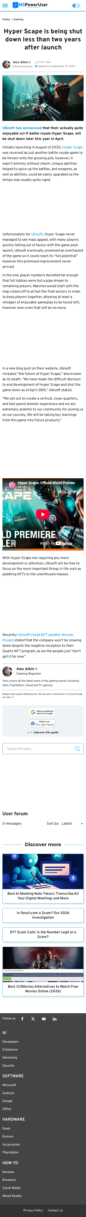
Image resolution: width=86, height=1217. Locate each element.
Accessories (11, 1145)
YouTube (44, 1019)
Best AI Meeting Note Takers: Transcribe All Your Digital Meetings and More (43, 896)
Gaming (18, 19)
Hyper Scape (72, 147)
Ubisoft (37, 234)
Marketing (9, 1058)
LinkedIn (54, 1019)
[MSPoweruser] (30, 5)
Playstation (10, 1153)
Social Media (11, 1188)
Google (7, 1101)
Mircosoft (9, 1085)
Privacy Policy (33, 1211)
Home (6, 19)
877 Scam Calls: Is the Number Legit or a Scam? (43, 934)
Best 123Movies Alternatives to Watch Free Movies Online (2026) (43, 989)
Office (6, 1109)
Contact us (55, 1211)
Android (8, 1093)
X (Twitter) (33, 1019)
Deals (6, 1129)
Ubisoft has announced (22, 128)
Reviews (8, 1172)
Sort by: (53, 823)
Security (8, 1066)
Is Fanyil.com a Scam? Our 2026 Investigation (43, 915)
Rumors (8, 1137)
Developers (10, 1042)
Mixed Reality (12, 1196)
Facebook (22, 1019)
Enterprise (10, 1050)
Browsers (9, 1180)
